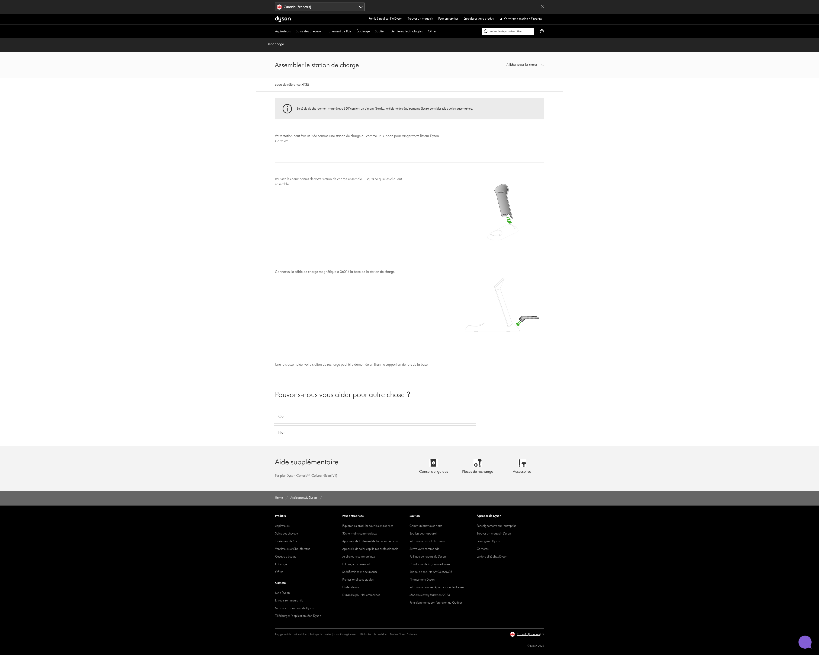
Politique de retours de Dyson (428, 556)
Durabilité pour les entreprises (361, 595)
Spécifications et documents (359, 572)
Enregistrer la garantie (289, 600)
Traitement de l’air (338, 31)
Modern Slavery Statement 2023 (430, 595)
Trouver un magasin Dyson (494, 533)
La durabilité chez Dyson (492, 556)
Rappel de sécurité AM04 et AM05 (431, 572)
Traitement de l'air (286, 541)
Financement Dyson (422, 579)
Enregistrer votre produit (479, 18)
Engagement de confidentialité (290, 634)
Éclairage (363, 31)
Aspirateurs (283, 31)
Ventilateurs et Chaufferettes (292, 549)
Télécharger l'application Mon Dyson (298, 616)
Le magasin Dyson (488, 541)
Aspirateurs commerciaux (358, 556)
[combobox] (320, 7)
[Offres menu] (439, 31)
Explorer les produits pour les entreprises (367, 526)
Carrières (483, 549)
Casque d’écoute (285, 556)
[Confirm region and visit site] (542, 7)
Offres (432, 31)
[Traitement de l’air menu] (353, 31)
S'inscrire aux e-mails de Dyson (294, 608)
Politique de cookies (320, 634)
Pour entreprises (448, 18)
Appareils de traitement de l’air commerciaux (370, 541)
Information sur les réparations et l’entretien (437, 587)
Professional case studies (358, 579)
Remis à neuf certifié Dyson (385, 18)
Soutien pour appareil (423, 533)
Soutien (380, 31)
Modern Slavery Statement (403, 634)
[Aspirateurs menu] (293, 31)
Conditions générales (345, 634)
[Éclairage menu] (372, 31)
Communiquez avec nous (426, 526)
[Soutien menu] (387, 31)
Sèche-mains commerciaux (359, 533)
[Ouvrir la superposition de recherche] (508, 31)
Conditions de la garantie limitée (430, 564)
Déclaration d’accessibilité (373, 634)
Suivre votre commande (424, 549)
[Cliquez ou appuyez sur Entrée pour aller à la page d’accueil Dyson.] (283, 19)
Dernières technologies (407, 31)
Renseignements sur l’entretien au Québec (436, 602)
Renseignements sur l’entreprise (496, 526)
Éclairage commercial (356, 564)
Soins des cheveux (308, 31)
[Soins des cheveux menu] (323, 31)
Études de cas (350, 587)
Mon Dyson (282, 593)
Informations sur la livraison (427, 541)
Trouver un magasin (420, 18)
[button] (513, 64)
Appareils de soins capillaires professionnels (370, 549)
